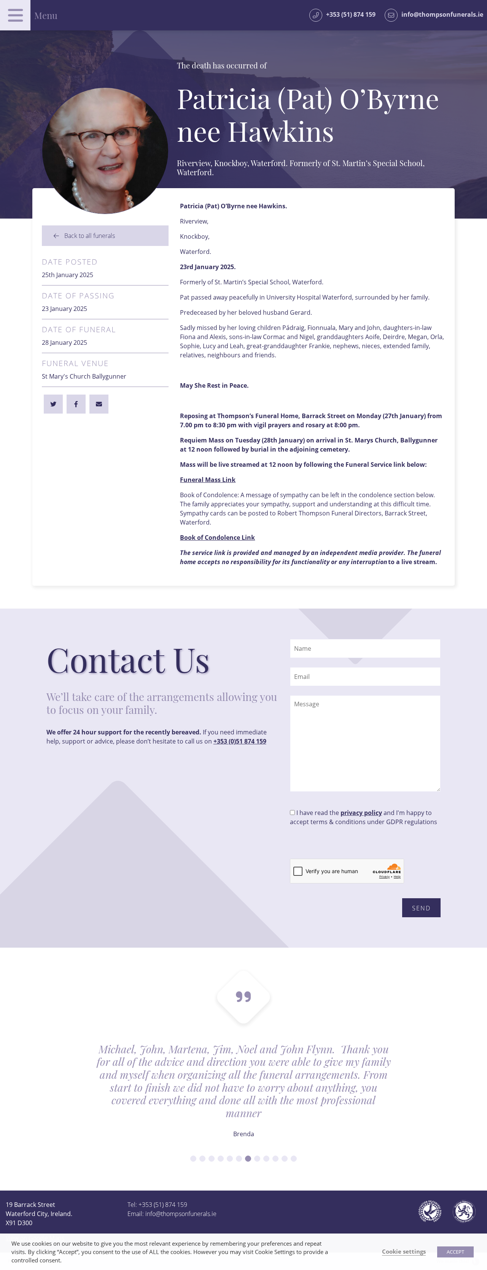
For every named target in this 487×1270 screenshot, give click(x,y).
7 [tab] (248, 1159)
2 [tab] (202, 1159)
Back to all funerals (89, 235)
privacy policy (361, 813)
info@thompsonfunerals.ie (442, 14)
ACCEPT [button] (455, 1251)
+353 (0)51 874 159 (239, 741)
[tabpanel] (243, 1096)
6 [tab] (239, 1159)
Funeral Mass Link (208, 480)
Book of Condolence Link (217, 537)
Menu (45, 15)
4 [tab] (221, 1159)
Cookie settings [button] (404, 1251)
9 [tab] (266, 1159)
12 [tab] (294, 1159)
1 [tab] (193, 1159)
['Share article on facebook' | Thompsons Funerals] (53, 404)
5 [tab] (230, 1159)
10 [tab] (275, 1159)
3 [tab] (211, 1159)
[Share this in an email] (98, 404)
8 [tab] (257, 1159)
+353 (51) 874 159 (351, 14)
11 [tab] (285, 1159)
